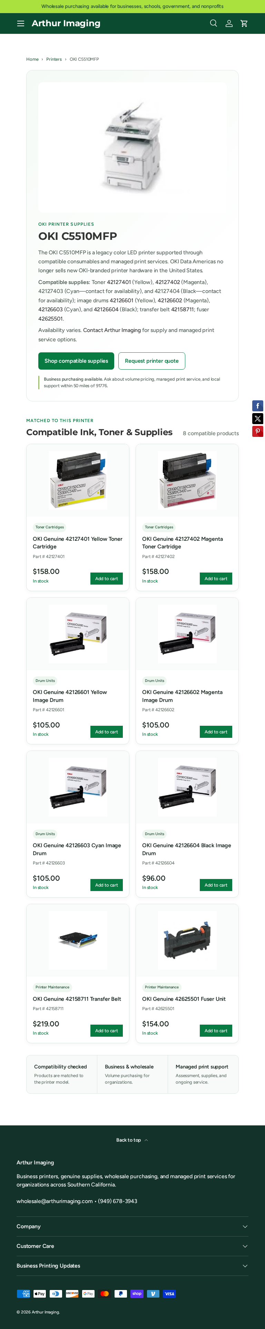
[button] (244, 23)
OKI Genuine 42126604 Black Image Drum (186, 849)
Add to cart (106, 578)
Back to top (129, 1140)
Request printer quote (152, 361)
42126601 (122, 300)
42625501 (50, 318)
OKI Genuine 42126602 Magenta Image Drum (182, 696)
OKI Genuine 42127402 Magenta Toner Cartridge (182, 543)
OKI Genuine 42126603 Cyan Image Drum (77, 849)
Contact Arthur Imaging (112, 330)
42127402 (167, 282)
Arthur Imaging (45, 1312)
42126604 (106, 309)
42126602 (170, 300)
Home (32, 59)
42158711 (182, 309)
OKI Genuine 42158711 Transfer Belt (77, 999)
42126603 (50, 309)
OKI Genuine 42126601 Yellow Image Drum (70, 696)
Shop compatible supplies (76, 361)
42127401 (119, 282)
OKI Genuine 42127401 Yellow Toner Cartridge (77, 543)
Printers (54, 59)
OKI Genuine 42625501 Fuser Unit (184, 999)
